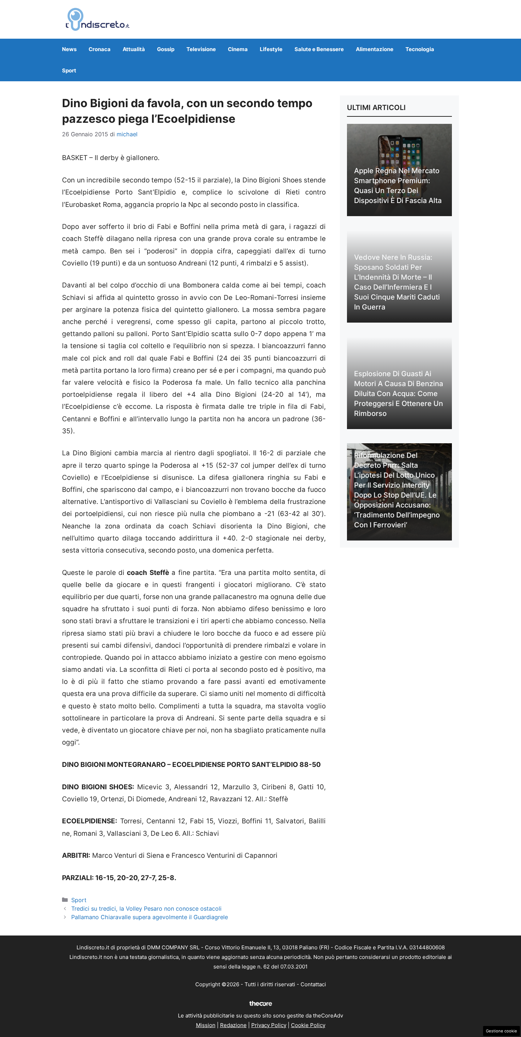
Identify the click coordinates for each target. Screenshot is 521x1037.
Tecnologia (419, 49)
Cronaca (100, 49)
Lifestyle (271, 49)
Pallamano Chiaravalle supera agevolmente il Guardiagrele (149, 917)
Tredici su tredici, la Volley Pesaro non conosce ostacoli (146, 908)
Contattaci (313, 984)
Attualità (134, 49)
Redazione (233, 1025)
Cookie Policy (308, 1025)
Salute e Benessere (319, 49)
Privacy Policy (268, 1025)
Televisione (201, 49)
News (69, 49)
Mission (205, 1025)
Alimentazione (374, 49)
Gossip (165, 49)
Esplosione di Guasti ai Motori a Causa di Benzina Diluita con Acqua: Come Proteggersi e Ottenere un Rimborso (398, 393)
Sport (69, 70)
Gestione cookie (501, 1030)
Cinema (238, 49)
